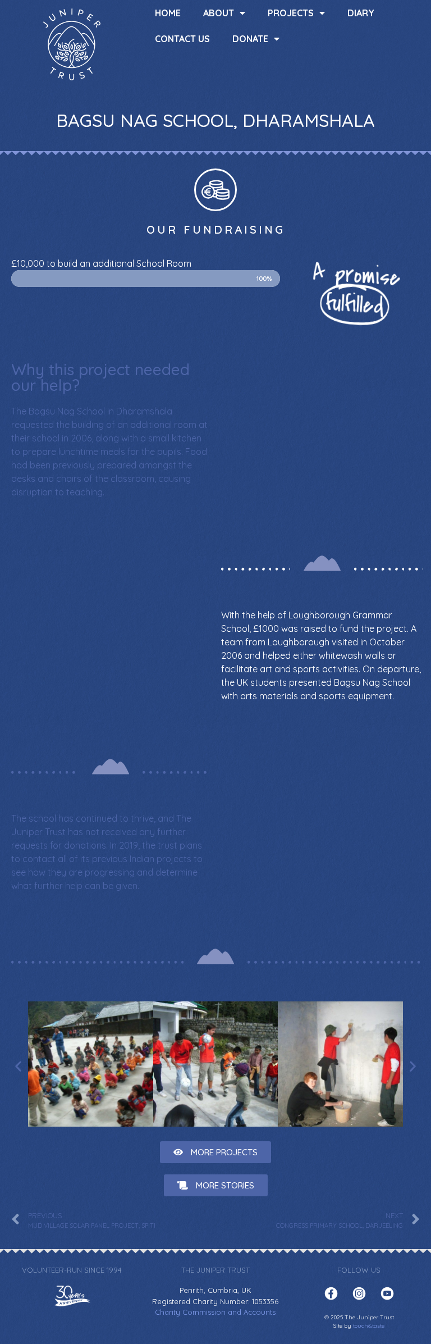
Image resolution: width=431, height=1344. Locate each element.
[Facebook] (331, 1293)
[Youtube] (387, 1293)
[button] (215, 1152)
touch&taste (368, 1325)
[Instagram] (359, 1293)
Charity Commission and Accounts (215, 1311)
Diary (360, 13)
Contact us (182, 38)
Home (168, 13)
